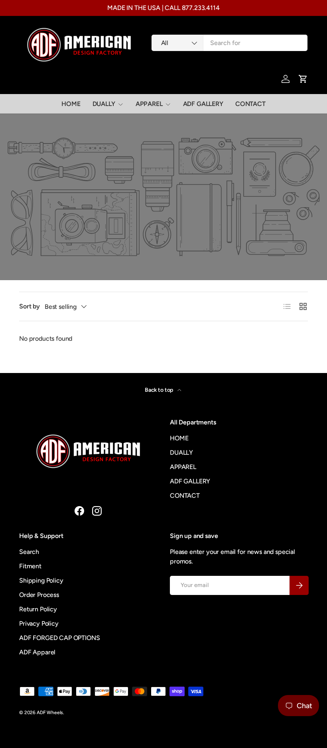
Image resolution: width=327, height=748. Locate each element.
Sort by (29, 306)
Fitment (30, 566)
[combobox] (229, 43)
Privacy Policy (39, 623)
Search (29, 552)
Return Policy (38, 609)
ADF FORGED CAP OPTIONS (59, 638)
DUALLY (181, 452)
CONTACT (250, 104)
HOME (70, 104)
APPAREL (183, 467)
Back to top (159, 390)
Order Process (39, 595)
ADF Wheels (50, 712)
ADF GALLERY (203, 104)
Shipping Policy (41, 580)
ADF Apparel (37, 652)
